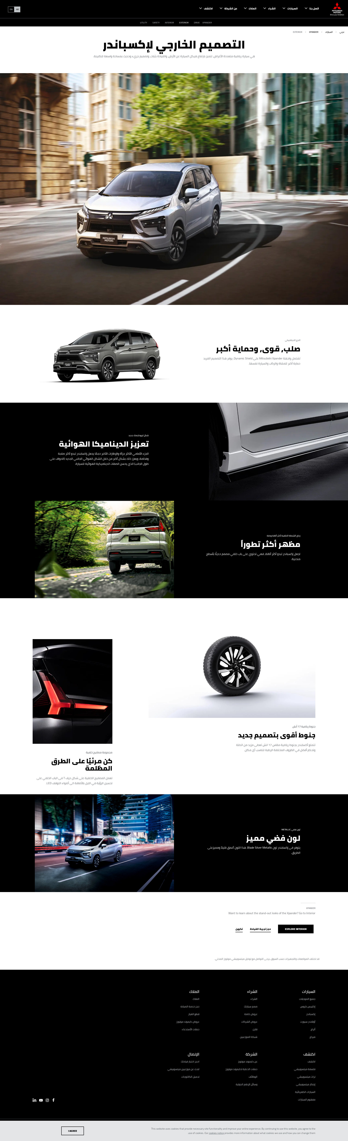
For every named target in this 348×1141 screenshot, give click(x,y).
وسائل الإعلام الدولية (246, 1084)
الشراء (253, 999)
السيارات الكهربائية (305, 1092)
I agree (72, 1131)
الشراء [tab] (252, 991)
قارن (255, 1029)
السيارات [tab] (308, 991)
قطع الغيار (193, 1014)
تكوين (239, 929)
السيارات (329, 32)
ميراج (312, 1037)
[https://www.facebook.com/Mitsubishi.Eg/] (53, 1100)
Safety (156, 22)
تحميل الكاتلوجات (190, 1076)
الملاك (196, 999)
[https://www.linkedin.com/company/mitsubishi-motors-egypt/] (34, 1100)
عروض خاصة (250, 1014)
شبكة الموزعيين (248, 1037)
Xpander (207, 22)
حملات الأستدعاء (190, 1029)
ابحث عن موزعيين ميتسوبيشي (183, 1069)
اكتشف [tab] (309, 1054)
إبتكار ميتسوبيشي (305, 1084)
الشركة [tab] (251, 1054)
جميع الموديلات (307, 999)
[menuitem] (308, 9)
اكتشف (311, 1061)
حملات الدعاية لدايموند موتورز (241, 1069)
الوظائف (253, 1076)
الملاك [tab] (194, 991)
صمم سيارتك (250, 1006)
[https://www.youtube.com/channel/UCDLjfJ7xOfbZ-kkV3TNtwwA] (41, 1100)
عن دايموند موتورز (247, 1061)
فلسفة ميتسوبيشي (304, 1069)
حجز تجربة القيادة (260, 929)
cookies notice (216, 1133)
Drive (197, 22)
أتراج (313, 1029)
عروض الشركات (249, 1021)
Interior (169, 22)
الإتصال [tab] (193, 1054)
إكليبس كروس (307, 1006)
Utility (143, 22)
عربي (341, 32)
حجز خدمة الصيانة (190, 1006)
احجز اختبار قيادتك (190, 1061)
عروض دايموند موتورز (187, 1021)
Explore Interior (296, 929)
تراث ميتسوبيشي (306, 1076)
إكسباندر (310, 1014)
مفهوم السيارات (306, 1099)
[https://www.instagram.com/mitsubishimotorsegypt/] (47, 1100)
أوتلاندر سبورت (307, 1021)
